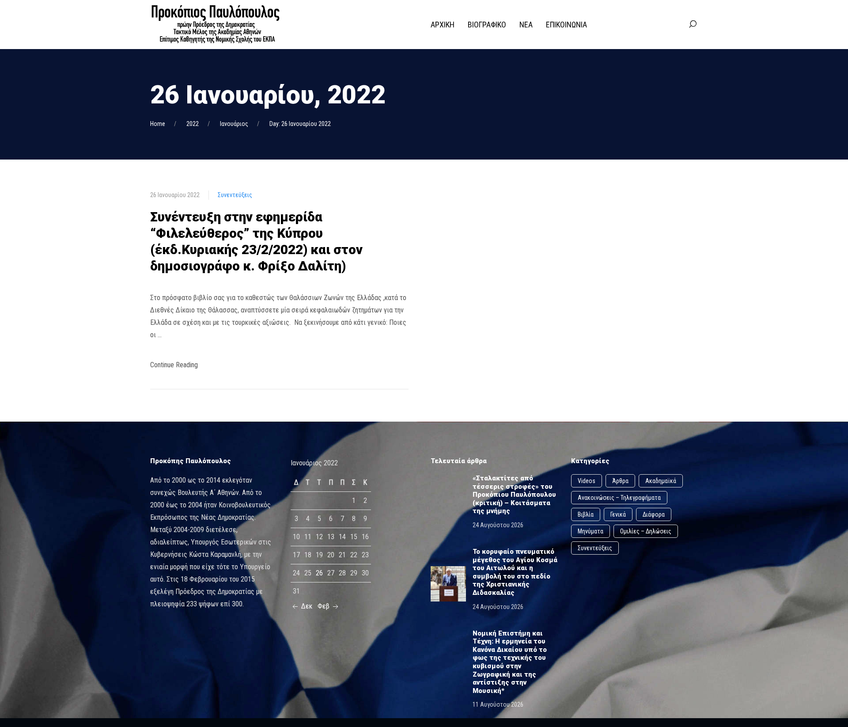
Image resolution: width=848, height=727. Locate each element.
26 (319, 573)
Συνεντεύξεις (235, 194)
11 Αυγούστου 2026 (498, 704)
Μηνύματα (590, 531)
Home (157, 123)
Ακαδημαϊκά (660, 480)
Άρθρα (620, 480)
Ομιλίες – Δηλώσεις (645, 531)
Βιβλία (586, 514)
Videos (586, 480)
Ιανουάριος (234, 123)
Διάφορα (654, 514)
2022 (192, 123)
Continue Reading (174, 365)
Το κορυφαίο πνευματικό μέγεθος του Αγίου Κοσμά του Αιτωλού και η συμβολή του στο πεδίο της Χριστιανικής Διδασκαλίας (515, 572)
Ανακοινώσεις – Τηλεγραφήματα (619, 497)
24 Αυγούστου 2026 (498, 525)
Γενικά (618, 514)
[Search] (692, 24)
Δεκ (305, 606)
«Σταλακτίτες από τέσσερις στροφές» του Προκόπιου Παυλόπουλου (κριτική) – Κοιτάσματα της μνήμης (514, 494)
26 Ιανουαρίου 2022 (175, 194)
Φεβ (324, 606)
